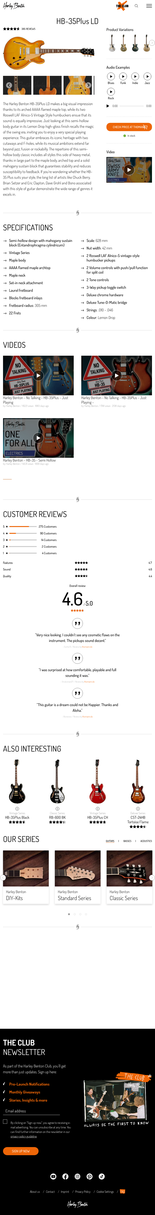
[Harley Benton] (77, 1207)
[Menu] (149, 6)
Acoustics (146, 841)
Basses (127, 841)
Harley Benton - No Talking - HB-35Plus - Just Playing (35, 400)
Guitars (110, 841)
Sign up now (21, 1151)
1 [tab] (69, 914)
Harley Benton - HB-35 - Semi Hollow (29, 460)
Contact (50, 1191)
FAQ (122, 1191)
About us (35, 1191)
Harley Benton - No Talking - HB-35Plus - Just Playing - (113, 400)
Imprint (65, 1191)
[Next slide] (88, 85)
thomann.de (87, 646)
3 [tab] (80, 914)
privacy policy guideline (24, 1136)
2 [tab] (75, 914)
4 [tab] (86, 914)
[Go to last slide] (9, 85)
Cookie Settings (105, 1191)
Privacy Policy (83, 1191)
